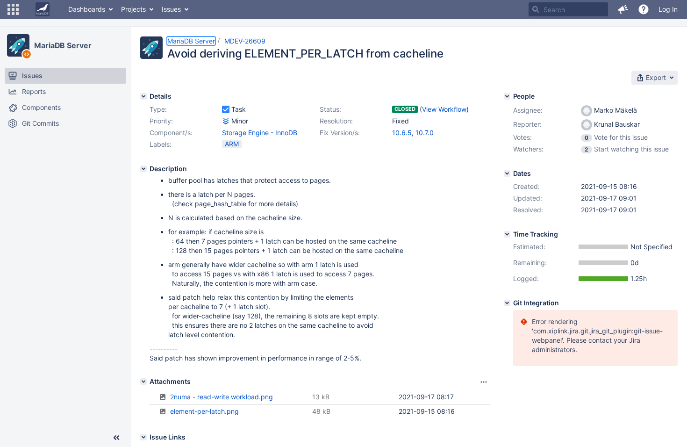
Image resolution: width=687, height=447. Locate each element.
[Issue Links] (143, 437)
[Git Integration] (507, 303)
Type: (158, 109)
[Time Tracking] (507, 234)
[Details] (143, 96)
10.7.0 (424, 133)
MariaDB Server (63, 45)
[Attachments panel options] (484, 382)
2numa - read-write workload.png (221, 397)
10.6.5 (402, 133)
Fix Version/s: (340, 133)
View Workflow (444, 109)
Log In (668, 9)
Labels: (161, 144)
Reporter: (527, 124)
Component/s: (171, 133)
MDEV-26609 (244, 41)
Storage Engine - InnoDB (259, 133)
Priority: (161, 121)
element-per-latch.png (204, 411)
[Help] (643, 9)
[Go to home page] (42, 9)
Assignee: (528, 110)
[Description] (143, 169)
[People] (507, 96)
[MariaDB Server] (18, 45)
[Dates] (507, 173)
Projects (133, 9)
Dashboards (86, 9)
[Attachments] (143, 381)
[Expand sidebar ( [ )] (116, 438)
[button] (13, 9)
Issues (171, 9)
